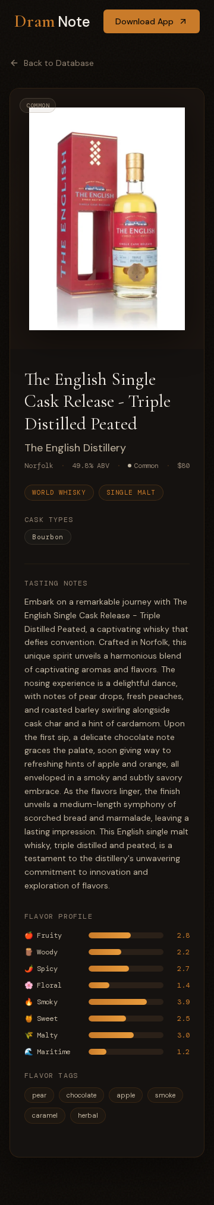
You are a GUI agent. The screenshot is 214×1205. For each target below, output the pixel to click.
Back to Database (59, 63)
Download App (144, 21)
